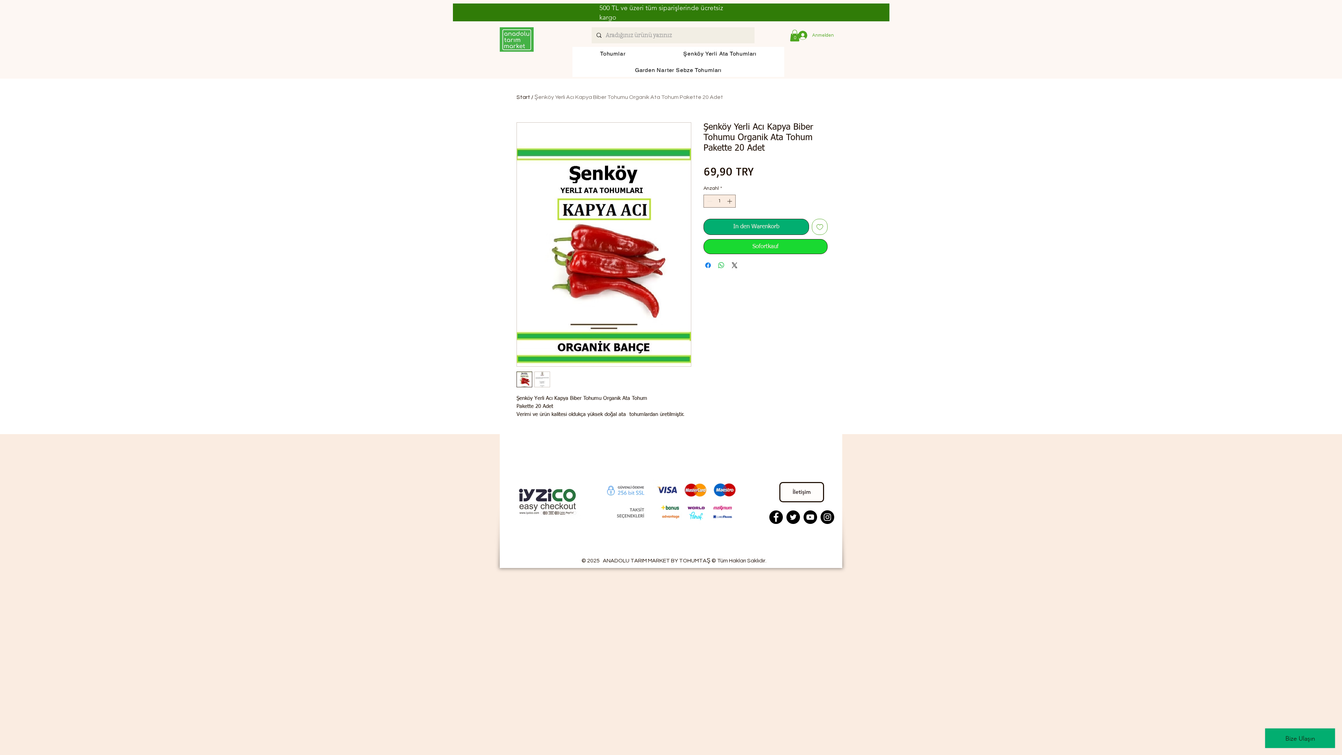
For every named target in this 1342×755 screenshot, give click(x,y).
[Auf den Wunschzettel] (820, 227)
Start (523, 97)
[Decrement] (709, 201)
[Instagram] (827, 517)
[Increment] (730, 201)
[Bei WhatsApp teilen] (721, 265)
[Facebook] (776, 517)
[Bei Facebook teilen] (708, 265)
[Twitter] (793, 517)
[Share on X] (734, 265)
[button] (795, 35)
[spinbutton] (719, 201)
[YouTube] (810, 517)
